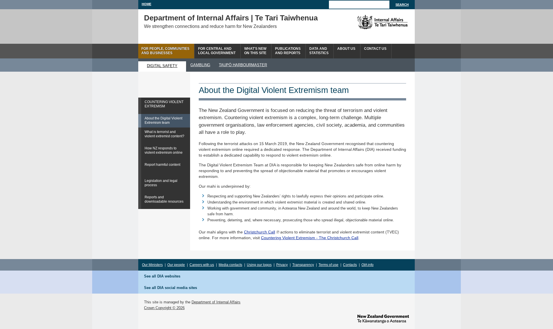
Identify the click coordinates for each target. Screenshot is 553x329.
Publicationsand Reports (288, 51)
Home (146, 4)
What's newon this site (255, 51)
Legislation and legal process (161, 183)
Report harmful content (162, 165)
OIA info (367, 265)
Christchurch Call (259, 232)
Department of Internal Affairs (216, 302)
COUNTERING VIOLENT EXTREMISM (164, 104)
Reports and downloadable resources (164, 199)
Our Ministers (152, 265)
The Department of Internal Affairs (369, 22)
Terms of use (328, 265)
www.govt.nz (383, 319)
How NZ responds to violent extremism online (164, 150)
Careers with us (202, 265)
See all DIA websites (162, 276)
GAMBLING (200, 65)
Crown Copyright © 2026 (164, 308)
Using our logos (259, 265)
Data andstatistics (319, 51)
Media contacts (230, 265)
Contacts (350, 265)
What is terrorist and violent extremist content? (164, 134)
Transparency (303, 265)
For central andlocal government (217, 51)
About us (346, 49)
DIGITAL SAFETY (162, 66)
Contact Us (375, 49)
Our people (176, 265)
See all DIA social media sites (170, 288)
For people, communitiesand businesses (165, 51)
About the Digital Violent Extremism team (163, 120)
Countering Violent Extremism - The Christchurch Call (309, 237)
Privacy (282, 265)
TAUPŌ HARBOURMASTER (243, 65)
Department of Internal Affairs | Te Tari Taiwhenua (231, 18)
